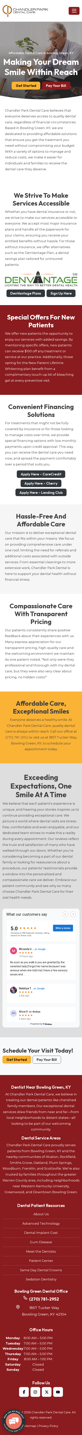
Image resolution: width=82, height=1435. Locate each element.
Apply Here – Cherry (41, 483)
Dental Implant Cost (41, 1233)
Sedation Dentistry (41, 1279)
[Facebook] (24, 1392)
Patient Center (41, 1261)
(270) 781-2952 (16, 737)
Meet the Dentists (41, 1251)
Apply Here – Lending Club (41, 492)
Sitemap (30, 1426)
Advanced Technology (41, 1223)
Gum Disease (41, 1242)
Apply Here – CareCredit (41, 474)
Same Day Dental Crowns (41, 1270)
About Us (41, 1214)
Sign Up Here (61, 293)
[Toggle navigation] (74, 11)
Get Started (26, 85)
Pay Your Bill (56, 85)
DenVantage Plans (25, 293)
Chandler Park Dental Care (51, 1412)
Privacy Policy (48, 1426)
